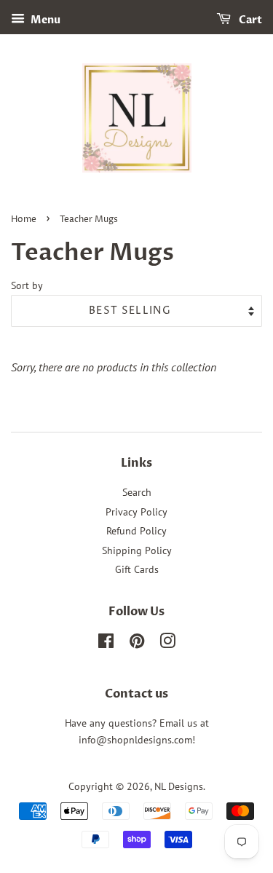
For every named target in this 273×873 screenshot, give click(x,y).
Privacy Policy (136, 511)
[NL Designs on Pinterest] (137, 643)
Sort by (27, 285)
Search (136, 492)
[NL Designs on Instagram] (167, 643)
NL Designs (178, 786)
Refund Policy (136, 530)
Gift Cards (137, 569)
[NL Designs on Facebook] (106, 643)
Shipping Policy (137, 550)
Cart (249, 20)
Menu (44, 20)
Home (23, 219)
